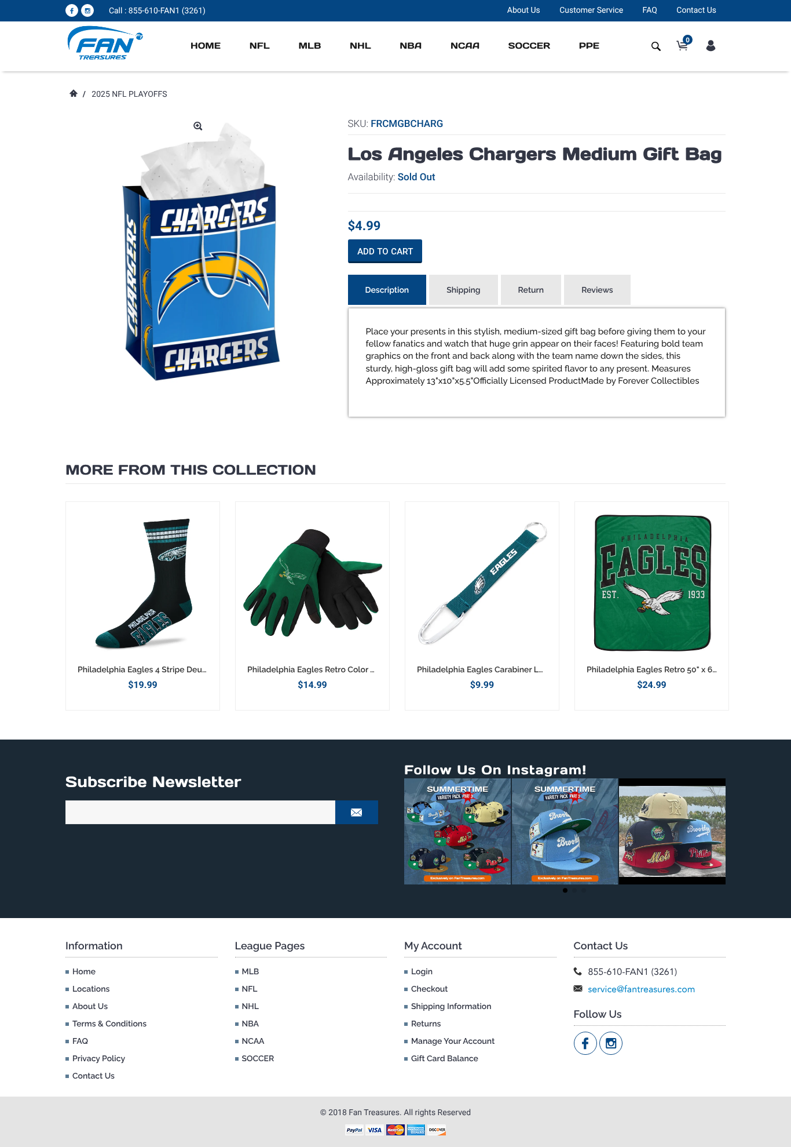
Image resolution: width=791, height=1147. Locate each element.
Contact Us (696, 10)
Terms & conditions (109, 1024)
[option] (143, 606)
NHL (360, 46)
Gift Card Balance (444, 1059)
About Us (523, 10)
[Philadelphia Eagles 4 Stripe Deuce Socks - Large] (143, 583)
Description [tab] (387, 290)
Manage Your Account (453, 1041)
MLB (309, 46)
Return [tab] (531, 290)
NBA (411, 46)
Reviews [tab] (597, 290)
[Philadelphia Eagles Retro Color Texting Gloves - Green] (312, 583)
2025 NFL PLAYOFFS (129, 94)
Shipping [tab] (463, 290)
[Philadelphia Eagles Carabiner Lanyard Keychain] (482, 583)
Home (206, 46)
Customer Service (591, 10)
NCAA (465, 46)
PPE (589, 46)
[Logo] (105, 42)
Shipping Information (451, 1006)
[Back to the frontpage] (72, 94)
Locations (90, 989)
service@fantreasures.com (641, 989)
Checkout (429, 989)
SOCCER (529, 46)
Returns (426, 1024)
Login (422, 972)
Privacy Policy (98, 1059)
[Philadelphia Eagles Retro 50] (652, 583)
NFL (260, 46)
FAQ (650, 10)
